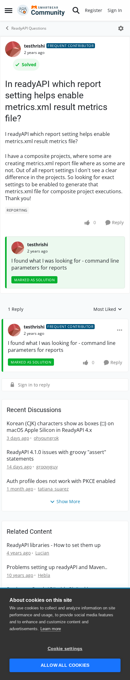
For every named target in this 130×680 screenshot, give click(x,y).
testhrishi (34, 46)
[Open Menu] (120, 28)
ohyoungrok (46, 438)
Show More (68, 501)
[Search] (76, 10)
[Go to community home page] (41, 10)
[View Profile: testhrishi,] (17, 247)
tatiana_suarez (53, 489)
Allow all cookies (65, 665)
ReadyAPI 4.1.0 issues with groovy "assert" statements (56, 455)
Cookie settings (65, 648)
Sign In (115, 10)
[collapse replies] (65, 322)
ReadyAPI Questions (28, 28)
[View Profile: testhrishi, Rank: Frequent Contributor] (13, 49)
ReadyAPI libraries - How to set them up (54, 545)
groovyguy (47, 467)
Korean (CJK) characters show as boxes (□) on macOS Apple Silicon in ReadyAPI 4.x (60, 426)
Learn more (50, 628)
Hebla (44, 575)
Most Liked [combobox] (107, 309)
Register (93, 10)
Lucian (42, 553)
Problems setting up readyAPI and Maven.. (57, 567)
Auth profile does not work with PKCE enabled (61, 481)
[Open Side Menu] (8, 10)
